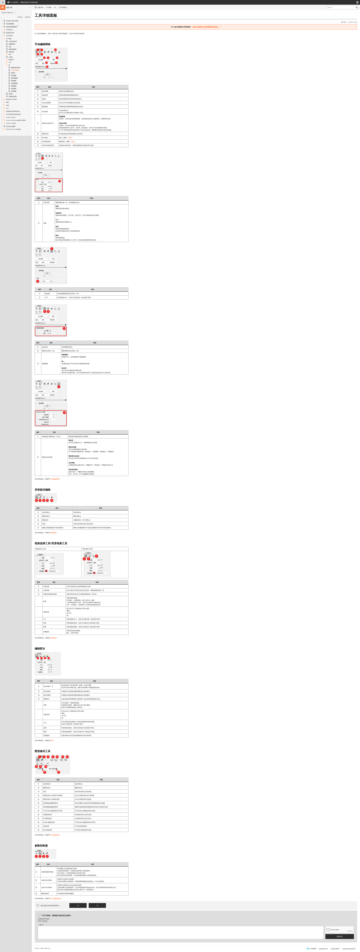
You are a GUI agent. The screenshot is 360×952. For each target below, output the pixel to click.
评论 (41, 925)
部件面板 (13, 75)
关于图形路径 (54, 835)
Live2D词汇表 (13, 41)
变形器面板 (14, 78)
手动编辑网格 (54, 479)
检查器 (13, 73)
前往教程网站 (10, 24)
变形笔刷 (53, 638)
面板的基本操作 (15, 67)
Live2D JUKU (323, 948)
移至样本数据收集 (11, 27)
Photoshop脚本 (10, 126)
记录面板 (13, 91)
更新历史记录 (10, 33)
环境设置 (11, 52)
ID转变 (11, 94)
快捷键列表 (12, 44)
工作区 (11, 57)
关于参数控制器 (55, 898)
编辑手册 (40, 7)
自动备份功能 (12, 96)
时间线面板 (14, 83)
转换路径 (53, 533)
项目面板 (13, 88)
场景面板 (13, 86)
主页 (10, 46)
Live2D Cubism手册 (12, 21)
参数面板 (13, 80)
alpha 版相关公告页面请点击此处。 (205, 27)
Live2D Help (334, 948)
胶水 (70, 138)
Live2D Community (348, 948)
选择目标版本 (12, 49)
